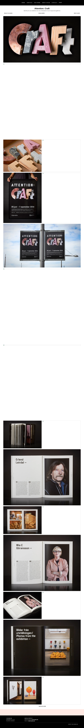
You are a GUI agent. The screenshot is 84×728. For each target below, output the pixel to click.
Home (23, 2)
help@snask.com (31, 720)
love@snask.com (35, 719)
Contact (54, 2)
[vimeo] (75, 2)
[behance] (74, 2)
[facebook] (72, 2)
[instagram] (77, 2)
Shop (60, 2)
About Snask (46, 2)
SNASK (9, 2)
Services (29, 2)
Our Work (37, 2)
